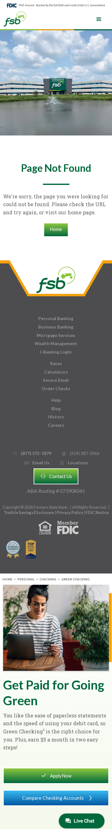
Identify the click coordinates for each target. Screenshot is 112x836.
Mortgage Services (56, 335)
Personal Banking (55, 318)
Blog (56, 408)
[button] (99, 19)
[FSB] (55, 278)
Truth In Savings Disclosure (29, 512)
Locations (73, 462)
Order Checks (56, 388)
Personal (26, 579)
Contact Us (56, 476)
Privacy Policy (70, 512)
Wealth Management (56, 343)
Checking (48, 579)
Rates (56, 363)
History (56, 416)
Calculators (56, 372)
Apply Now (56, 775)
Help (56, 400)
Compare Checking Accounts (57, 798)
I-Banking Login (56, 351)
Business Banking (55, 326)
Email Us (36, 462)
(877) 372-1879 (31, 453)
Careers (56, 425)
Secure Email (56, 380)
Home (56, 229)
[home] (15, 18)
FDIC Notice (97, 512)
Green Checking (75, 579)
